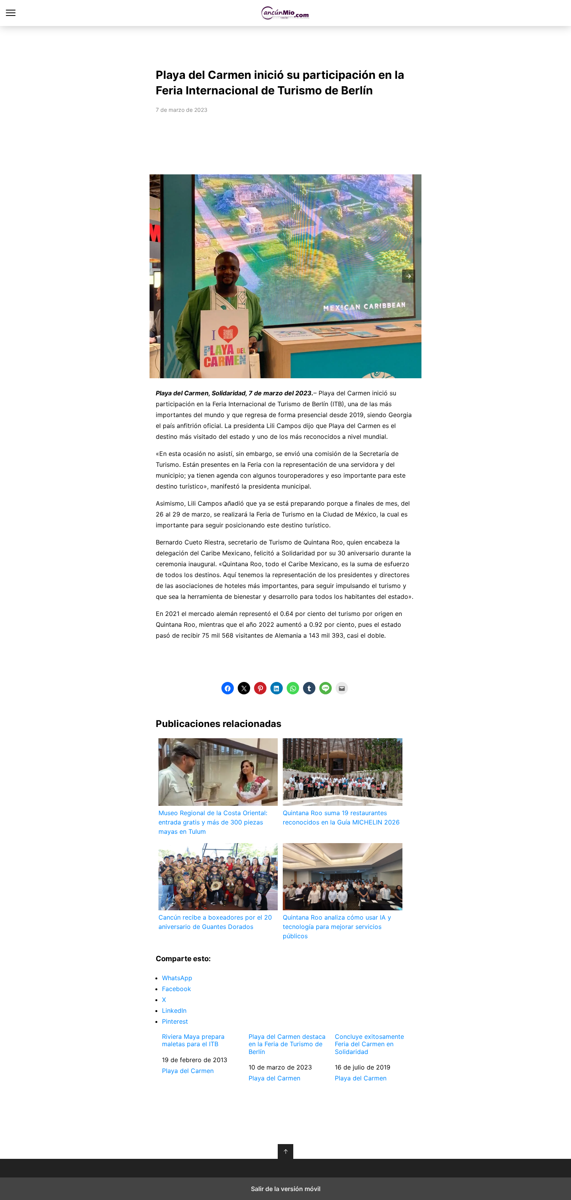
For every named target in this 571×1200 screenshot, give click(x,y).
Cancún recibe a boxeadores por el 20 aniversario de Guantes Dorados (215, 921)
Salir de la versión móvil (285, 1189)
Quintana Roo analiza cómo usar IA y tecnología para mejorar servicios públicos (337, 926)
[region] (285, 45)
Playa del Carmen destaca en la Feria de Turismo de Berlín (287, 1044)
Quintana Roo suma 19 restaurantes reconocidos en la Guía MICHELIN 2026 (341, 817)
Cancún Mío (285, 13)
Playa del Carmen (188, 1071)
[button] (408, 276)
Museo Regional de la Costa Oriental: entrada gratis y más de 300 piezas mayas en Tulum (212, 822)
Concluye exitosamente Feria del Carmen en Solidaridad (369, 1044)
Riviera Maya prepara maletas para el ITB (193, 1040)
